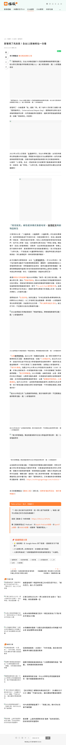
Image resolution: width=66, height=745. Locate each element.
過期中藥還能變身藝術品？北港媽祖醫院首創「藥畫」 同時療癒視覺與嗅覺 (42, 663)
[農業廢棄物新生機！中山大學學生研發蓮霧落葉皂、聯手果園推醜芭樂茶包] (13, 681)
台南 (13, 356)
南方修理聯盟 (25, 373)
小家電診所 (45, 359)
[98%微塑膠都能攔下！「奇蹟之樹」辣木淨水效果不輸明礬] (13, 709)
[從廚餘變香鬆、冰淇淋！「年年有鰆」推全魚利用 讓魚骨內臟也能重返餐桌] (13, 652)
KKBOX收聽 (23, 527)
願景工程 (27, 491)
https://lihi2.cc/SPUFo (41, 519)
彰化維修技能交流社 (48, 303)
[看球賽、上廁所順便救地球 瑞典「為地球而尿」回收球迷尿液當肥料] (13, 723)
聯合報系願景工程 (25, 56)
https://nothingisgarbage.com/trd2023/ (43, 479)
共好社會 (49, 9)
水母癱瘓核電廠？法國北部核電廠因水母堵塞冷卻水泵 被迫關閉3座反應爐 (42, 628)
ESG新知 (40, 9)
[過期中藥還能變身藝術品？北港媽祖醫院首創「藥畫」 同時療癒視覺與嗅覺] (13, 667)
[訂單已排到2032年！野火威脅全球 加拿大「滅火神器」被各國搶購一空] (13, 601)
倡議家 (9, 38)
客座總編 (7, 9)
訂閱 (48, 738)
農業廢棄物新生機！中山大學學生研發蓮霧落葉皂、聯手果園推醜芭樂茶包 (41, 677)
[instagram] (50, 4)
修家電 (34, 560)
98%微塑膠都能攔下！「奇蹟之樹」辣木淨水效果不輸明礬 (41, 705)
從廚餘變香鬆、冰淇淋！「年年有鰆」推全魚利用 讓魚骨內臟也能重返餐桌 (42, 649)
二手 (53, 560)
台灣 (13, 563)
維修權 (20, 563)
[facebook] (47, 4)
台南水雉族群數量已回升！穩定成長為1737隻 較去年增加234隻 (42, 614)
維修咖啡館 (24, 560)
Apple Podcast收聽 (43, 524)
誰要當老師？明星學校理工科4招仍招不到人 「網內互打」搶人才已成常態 (42, 583)
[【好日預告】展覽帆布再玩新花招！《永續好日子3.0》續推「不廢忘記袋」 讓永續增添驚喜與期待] (13, 695)
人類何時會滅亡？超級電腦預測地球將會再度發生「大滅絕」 (36, 552)
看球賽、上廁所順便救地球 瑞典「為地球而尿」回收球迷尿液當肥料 (42, 720)
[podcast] (53, 4)
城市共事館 (15, 367)
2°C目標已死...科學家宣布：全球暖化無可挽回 (31, 549)
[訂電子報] (55, 4)
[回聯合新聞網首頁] (5, 3)
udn (5, 38)
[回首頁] (10, 3)
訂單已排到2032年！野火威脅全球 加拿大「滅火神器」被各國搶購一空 (42, 598)
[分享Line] (6, 57)
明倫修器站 (29, 280)
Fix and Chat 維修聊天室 (46, 286)
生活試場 (23, 297)
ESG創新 (30, 9)
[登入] (58, 4)
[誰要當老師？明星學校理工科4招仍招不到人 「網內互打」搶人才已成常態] (13, 587)
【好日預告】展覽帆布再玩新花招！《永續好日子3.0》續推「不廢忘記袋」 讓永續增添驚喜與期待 (42, 691)
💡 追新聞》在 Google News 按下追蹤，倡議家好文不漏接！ (36, 544)
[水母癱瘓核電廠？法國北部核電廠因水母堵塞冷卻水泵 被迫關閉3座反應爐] (13, 632)
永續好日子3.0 (19, 9)
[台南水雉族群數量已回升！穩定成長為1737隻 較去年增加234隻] (13, 618)
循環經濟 (14, 560)
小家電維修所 (44, 560)
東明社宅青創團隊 (20, 277)
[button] (61, 4)
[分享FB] (6, 52)
